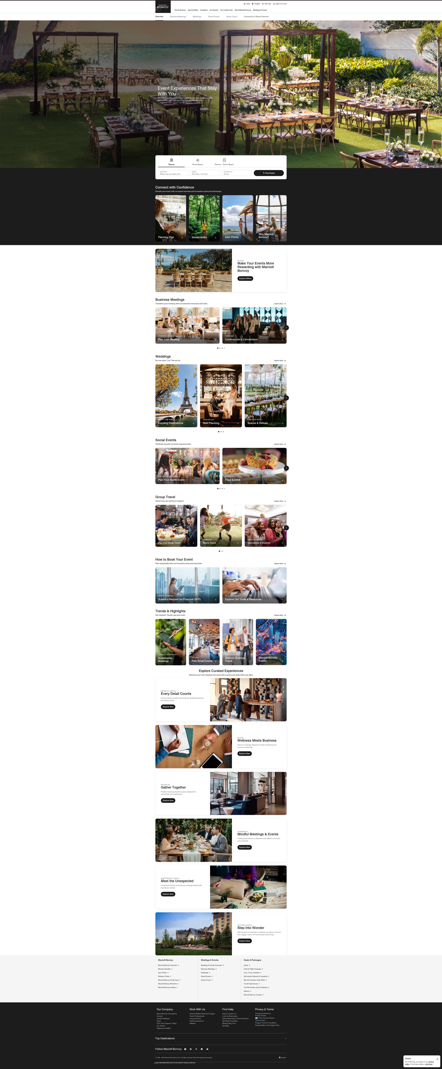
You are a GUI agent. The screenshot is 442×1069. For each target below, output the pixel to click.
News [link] (159, 1021)
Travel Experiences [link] (251, 984)
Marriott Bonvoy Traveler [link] (253, 995)
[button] (256, 3)
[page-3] (221, 431)
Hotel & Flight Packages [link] (252, 969)
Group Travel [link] (206, 980)
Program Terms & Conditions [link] (265, 1023)
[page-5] (224, 488)
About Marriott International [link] (167, 1014)
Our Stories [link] (161, 1026)
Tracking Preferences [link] (263, 1013)
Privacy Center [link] (260, 1015)
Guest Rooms (228, 171)
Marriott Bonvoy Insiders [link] (167, 987)
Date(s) (194, 171)
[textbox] (205, 173)
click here (428, 1064)
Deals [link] (246, 965)
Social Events (213, 16)
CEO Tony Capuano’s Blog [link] (166, 1023)
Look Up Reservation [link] (230, 1016)
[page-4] (223, 431)
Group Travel (231, 16)
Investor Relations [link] (163, 1018)
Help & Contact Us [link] (229, 1014)
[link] (264, 1018)
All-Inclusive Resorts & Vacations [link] (256, 976)
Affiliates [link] (193, 1023)
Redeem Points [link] (163, 976)
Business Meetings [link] (208, 969)
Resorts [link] (246, 991)
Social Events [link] (206, 976)
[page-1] (218, 431)
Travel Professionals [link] (197, 1016)
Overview (159, 16)
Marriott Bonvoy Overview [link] (167, 965)
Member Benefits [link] (164, 969)
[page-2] (220, 431)
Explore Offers (245, 278)
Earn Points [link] (162, 973)
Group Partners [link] (195, 1018)
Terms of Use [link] (260, 1020)
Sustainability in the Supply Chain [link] (267, 1025)
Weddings (197, 16)
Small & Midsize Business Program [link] (202, 1014)
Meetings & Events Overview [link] (211, 965)
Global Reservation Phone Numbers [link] (235, 1018)
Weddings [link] (204, 973)
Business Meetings (178, 16)
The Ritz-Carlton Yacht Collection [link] (256, 987)
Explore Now (278, 304)
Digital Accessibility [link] (163, 1028)
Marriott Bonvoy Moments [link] (167, 984)
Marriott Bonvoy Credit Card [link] (168, 980)
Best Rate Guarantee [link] (230, 1021)
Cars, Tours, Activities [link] (252, 973)
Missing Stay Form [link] (229, 1023)
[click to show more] (286, 327)
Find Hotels (270, 173)
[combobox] (173, 173)
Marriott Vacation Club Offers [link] (254, 980)
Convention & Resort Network (256, 16)
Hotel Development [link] (197, 1021)
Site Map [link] (225, 1026)
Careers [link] (160, 1016)
